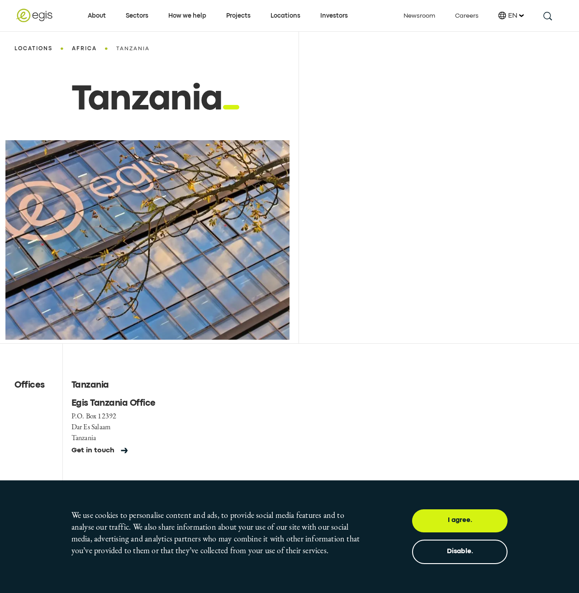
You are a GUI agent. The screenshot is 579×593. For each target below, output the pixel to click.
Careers (467, 16)
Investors (334, 16)
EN (512, 16)
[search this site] (547, 15)
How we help (187, 16)
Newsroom (419, 16)
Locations (285, 16)
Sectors (137, 16)
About (97, 16)
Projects (238, 16)
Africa (84, 49)
